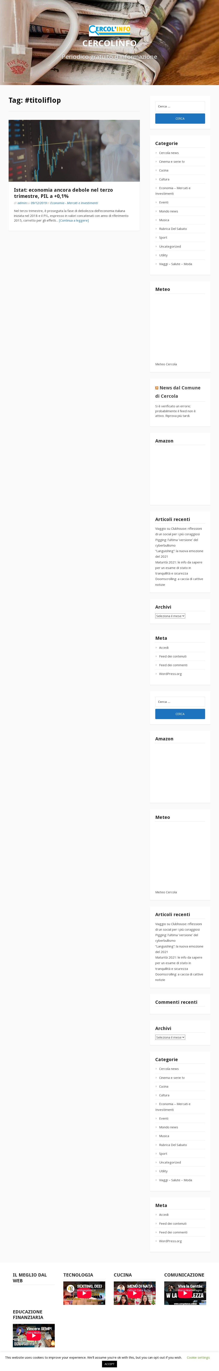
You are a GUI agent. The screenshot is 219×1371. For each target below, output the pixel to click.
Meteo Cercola (166, 364)
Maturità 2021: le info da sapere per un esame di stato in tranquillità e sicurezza (178, 568)
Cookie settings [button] (198, 1357)
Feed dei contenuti (172, 656)
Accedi (164, 647)
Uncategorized (170, 246)
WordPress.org (170, 674)
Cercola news (169, 153)
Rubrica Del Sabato (173, 228)
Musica (164, 220)
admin (22, 203)
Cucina (163, 170)
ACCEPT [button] (109, 1364)
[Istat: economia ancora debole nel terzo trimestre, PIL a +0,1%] (74, 151)
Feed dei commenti (173, 665)
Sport (163, 237)
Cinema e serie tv (172, 161)
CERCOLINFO (109, 43)
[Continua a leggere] (74, 220)
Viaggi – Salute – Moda (175, 264)
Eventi (163, 202)
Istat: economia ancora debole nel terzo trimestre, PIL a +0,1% (63, 193)
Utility (163, 255)
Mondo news (168, 211)
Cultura (164, 179)
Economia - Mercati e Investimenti (74, 203)
